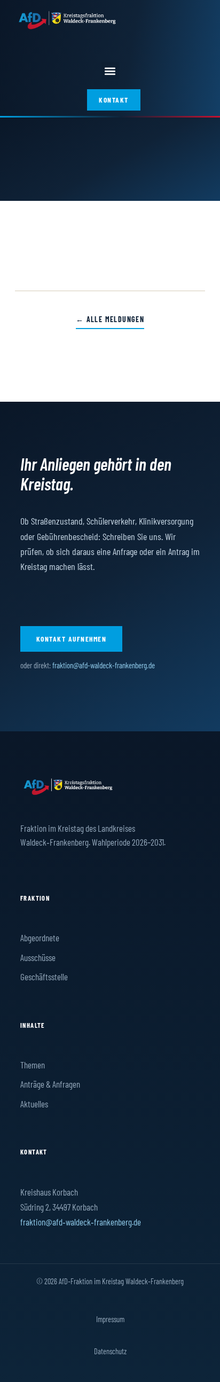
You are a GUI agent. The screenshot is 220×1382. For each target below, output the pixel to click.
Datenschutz (110, 1351)
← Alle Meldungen (110, 319)
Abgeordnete (39, 937)
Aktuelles (34, 1103)
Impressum (110, 1319)
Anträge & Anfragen (50, 1084)
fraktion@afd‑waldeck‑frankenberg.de (80, 1221)
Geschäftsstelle (44, 976)
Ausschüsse (38, 957)
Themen (32, 1064)
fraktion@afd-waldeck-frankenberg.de (103, 665)
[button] (110, 71)
